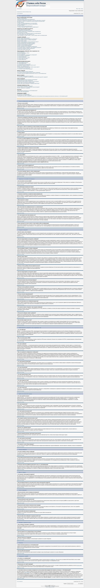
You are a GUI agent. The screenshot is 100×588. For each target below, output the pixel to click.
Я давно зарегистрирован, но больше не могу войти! (27, 24)
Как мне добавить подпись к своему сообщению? (26, 39)
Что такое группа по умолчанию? (23, 67)
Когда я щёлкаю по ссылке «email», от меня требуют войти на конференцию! (32, 35)
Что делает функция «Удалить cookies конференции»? (28, 27)
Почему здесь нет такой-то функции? (24, 95)
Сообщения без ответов (21, 11)
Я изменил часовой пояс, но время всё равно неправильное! (29, 31)
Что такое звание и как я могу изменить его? (25, 34)
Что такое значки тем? (21, 59)
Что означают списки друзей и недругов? (25, 76)
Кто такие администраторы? (22, 62)
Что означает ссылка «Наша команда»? (25, 68)
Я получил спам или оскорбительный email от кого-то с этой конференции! (31, 73)
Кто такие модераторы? (22, 63)
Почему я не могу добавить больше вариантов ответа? (28, 41)
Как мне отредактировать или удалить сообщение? (27, 38)
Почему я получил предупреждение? (24, 45)
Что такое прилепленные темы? (23, 57)
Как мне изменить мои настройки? (23, 29)
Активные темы (28, 11)
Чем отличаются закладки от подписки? (25, 86)
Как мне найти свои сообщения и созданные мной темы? (28, 83)
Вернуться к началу (20, 124)
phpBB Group (52, 559)
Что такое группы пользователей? (24, 64)
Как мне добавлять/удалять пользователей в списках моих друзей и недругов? (32, 77)
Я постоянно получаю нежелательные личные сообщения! (28, 72)
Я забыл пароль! (20, 22)
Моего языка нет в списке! (22, 32)
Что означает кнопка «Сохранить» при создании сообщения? (29, 47)
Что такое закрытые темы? (22, 58)
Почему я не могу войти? (22, 18)
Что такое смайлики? (21, 53)
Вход (82, 8)
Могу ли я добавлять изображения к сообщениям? (27, 54)
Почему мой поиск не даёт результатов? (25, 80)
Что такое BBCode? (21, 52)
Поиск (79, 8)
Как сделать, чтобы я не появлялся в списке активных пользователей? (31, 21)
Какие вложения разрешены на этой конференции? (27, 90)
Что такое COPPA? (20, 25)
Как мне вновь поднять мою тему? (23, 49)
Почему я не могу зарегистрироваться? (24, 26)
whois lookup (26, 572)
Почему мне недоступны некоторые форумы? (26, 43)
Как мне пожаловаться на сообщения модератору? (27, 46)
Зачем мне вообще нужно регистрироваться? (26, 19)
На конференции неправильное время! (24, 30)
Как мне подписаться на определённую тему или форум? (28, 87)
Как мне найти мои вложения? (23, 91)
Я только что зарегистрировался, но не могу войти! (27, 23)
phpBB (49, 585)
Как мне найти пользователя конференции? (25, 82)
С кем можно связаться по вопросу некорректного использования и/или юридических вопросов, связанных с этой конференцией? (42, 96)
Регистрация (19, 8)
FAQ (77, 8)
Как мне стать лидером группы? (23, 66)
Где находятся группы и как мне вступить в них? (26, 65)
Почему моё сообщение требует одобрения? (26, 48)
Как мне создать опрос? (21, 40)
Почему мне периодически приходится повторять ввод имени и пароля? (31, 20)
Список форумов (20, 13)
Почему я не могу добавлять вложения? (25, 44)
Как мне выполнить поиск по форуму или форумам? (27, 79)
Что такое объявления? (21, 56)
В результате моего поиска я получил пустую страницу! (28, 81)
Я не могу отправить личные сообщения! (25, 71)
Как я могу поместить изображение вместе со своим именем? (29, 33)
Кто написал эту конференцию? (23, 94)
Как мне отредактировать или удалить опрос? (26, 42)
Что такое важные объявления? (23, 55)
